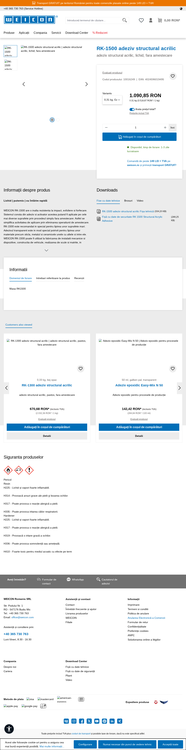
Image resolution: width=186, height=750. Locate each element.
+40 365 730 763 (16, 634)
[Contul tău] (150, 20)
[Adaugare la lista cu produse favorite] (173, 76)
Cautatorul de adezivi (109, 581)
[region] (46, 84)
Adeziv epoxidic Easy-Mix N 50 (139, 385)
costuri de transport (81, 733)
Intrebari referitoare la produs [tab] (53, 278)
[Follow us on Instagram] (75, 721)
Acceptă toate (170, 744)
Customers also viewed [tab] (18, 324)
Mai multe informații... (52, 746)
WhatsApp (78, 579)
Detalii (47, 435)
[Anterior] (23, 84)
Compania (10, 661)
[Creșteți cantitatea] (165, 127)
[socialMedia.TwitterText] (90, 721)
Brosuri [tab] (128, 200)
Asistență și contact (78, 599)
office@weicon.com (22, 617)
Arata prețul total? (145, 109)
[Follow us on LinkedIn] (113, 721)
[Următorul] (86, 84)
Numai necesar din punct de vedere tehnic (127, 744)
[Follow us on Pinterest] (106, 721)
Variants (107, 93)
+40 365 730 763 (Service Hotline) (23, 8)
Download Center (76, 661)
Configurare (85, 744)
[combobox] (92, 20)
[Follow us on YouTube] (98, 721)
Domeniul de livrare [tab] (20, 278)
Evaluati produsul (112, 72)
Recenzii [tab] (79, 278)
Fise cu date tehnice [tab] (108, 200)
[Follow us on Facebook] (83, 721)
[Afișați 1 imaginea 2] (52, 119)
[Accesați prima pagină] (31, 19)
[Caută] (124, 20)
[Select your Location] (181, 8)
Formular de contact (49, 581)
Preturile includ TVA (139, 113)
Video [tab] (140, 200)
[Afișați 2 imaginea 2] (58, 119)
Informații (134, 599)
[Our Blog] (67, 721)
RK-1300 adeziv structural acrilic (47, 385)
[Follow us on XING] (119, 721)
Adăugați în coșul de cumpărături (141, 136)
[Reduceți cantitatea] (106, 127)
